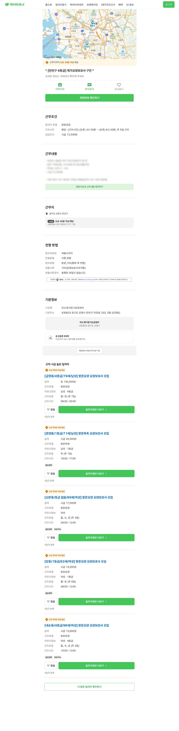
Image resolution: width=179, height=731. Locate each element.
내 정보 (130, 4)
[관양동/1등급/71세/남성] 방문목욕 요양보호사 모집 (76, 433)
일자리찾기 (61, 4)
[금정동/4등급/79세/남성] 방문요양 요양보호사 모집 (76, 376)
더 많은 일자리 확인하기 (89, 686)
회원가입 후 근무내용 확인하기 (89, 186)
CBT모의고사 (108, 4)
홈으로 (48, 4)
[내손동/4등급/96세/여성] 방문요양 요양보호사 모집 (76, 625)
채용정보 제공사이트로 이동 (89, 351)
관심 (52, 409)
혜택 (120, 4)
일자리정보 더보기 (95, 409)
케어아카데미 (76, 4)
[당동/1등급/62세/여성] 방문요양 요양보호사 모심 (75, 561)
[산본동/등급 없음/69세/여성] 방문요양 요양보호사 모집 (78, 497)
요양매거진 (92, 4)
